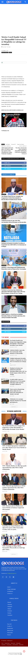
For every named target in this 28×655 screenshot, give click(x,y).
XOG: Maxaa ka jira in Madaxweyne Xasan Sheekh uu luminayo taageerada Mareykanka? (13, 507)
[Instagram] (6, 577)
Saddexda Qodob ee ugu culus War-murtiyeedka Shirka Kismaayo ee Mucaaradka (17, 352)
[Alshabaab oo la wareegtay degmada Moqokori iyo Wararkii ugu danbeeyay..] (5, 401)
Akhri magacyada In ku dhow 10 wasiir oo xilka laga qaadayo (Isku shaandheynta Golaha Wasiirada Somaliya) (7, 150)
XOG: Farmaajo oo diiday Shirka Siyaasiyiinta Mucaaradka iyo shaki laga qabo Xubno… (13, 547)
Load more (13, 406)
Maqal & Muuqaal (5, 52)
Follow (24, 165)
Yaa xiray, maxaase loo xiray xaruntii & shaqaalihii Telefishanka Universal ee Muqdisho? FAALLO (21, 150)
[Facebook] (2, 577)
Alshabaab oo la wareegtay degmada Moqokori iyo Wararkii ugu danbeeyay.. (18, 400)
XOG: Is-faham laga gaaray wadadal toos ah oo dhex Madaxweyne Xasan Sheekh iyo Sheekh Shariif (14, 447)
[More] (17, 58)
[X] (9, 577)
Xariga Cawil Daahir (20, 144)
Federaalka (4, 194)
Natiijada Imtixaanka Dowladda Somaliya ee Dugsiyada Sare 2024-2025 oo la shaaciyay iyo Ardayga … (13, 244)
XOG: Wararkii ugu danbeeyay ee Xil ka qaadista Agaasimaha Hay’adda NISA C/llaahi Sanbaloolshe (13, 487)
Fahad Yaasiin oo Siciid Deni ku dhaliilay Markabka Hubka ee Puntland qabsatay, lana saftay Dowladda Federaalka (13, 316)
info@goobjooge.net (11, 573)
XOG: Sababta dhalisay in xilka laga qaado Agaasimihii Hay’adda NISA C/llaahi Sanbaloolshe (14, 467)
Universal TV (13, 144)
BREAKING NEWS (5, 288)
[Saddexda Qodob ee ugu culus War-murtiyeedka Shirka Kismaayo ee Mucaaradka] (14, 210)
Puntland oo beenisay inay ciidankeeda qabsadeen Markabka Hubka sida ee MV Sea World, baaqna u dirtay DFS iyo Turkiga (13, 291)
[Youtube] (13, 577)
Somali (10, 52)
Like (25, 162)
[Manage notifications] (24, 651)
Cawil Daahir (8, 144)
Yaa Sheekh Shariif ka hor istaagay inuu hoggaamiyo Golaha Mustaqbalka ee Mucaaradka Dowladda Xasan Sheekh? (12, 198)
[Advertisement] (14, 21)
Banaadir (3, 241)
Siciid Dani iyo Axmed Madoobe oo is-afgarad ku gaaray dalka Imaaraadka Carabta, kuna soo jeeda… (13, 527)
